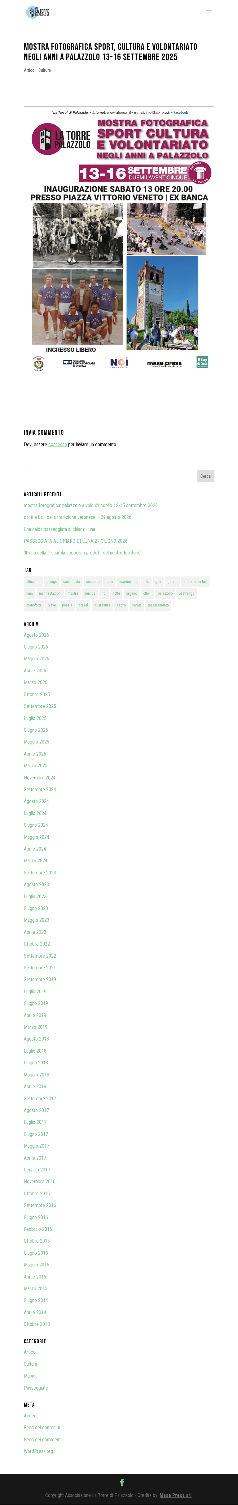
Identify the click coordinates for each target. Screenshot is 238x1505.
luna (29, 593)
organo (131, 593)
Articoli (30, 70)
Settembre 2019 (40, 979)
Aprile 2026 (35, 671)
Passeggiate (36, 1388)
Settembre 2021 (40, 968)
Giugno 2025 (36, 730)
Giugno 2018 (36, 1063)
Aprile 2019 (35, 1015)
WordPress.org (38, 1451)
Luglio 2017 (35, 1122)
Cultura (44, 70)
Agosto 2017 (36, 1110)
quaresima (102, 605)
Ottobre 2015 (37, 1241)
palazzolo (165, 593)
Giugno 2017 (36, 1134)
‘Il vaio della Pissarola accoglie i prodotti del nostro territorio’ (82, 553)
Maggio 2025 (36, 742)
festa (109, 582)
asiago (51, 582)
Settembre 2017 (40, 1099)
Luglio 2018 (35, 1051)
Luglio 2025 (35, 718)
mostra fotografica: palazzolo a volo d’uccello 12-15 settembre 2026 (91, 505)
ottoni (147, 593)
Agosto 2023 (36, 884)
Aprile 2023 (35, 932)
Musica (30, 1376)
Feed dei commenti (43, 1439)
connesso (57, 444)
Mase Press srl (176, 1495)
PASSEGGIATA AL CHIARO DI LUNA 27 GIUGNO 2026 (75, 541)
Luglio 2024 (35, 813)
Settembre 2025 (40, 706)
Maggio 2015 (36, 1265)
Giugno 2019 (36, 1003)
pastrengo (186, 593)
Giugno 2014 (36, 1300)
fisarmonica (128, 582)
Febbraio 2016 (38, 1229)
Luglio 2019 (35, 991)
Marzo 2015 (35, 1289)
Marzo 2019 (35, 1027)
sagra (121, 605)
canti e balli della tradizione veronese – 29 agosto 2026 (77, 517)
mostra (73, 593)
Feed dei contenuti (42, 1427)
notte (116, 593)
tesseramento (158, 605)
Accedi (30, 1416)
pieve (52, 605)
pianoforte (34, 605)
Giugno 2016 (36, 1217)
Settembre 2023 (40, 873)
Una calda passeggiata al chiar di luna (59, 529)
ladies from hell (196, 582)
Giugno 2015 (36, 1253)
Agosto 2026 (36, 635)
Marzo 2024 (35, 861)
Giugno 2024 (36, 825)
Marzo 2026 (35, 682)
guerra (172, 582)
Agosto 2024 (36, 801)
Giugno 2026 (36, 647)
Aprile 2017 (35, 1158)
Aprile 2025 (35, 754)
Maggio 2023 (36, 920)
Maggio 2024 (36, 837)
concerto (92, 582)
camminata (71, 582)
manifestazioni (50, 593)
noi (104, 593)
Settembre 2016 (40, 1205)
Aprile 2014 (35, 1312)
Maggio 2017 (36, 1146)
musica (89, 593)
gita (158, 582)
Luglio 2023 (35, 896)
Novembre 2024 (39, 778)
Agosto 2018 (36, 1039)
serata (137, 605)
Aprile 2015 (35, 1277)
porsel (83, 605)
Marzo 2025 (35, 766)
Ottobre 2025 (37, 694)
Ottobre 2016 (37, 1194)
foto (146, 582)
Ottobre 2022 (37, 944)
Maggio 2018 (36, 1075)
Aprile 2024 (35, 849)
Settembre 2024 (40, 789)
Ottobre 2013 (37, 1324)
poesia (67, 605)
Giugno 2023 (36, 908)
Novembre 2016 (39, 1181)
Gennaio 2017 (37, 1170)
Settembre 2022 (40, 956)
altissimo (33, 582)
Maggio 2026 (36, 659)
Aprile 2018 (35, 1086)
